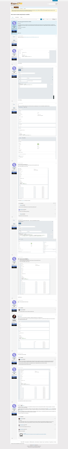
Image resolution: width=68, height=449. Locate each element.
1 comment (21, 307)
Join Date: (13, 28)
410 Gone (24, 433)
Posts (12, 17)
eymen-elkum (49, 408)
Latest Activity (17, 17)
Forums (12, 7)
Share (14, 30)
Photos (21, 17)
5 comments (21, 203)
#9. (55, 309)
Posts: (12, 42)
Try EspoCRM (16, 7)
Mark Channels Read (17, 8)
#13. (55, 418)
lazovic (23, 405)
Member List (21, 8)
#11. (55, 359)
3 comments (21, 416)
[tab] (12, 17)
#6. (55, 209)
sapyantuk (23, 200)
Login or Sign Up (55, 0)
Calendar (25, 8)
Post (14, 45)
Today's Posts (12, 8)
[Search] (56, 4)
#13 (55, 404)
